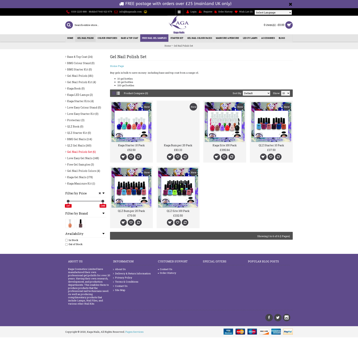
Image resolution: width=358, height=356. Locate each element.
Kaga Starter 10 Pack (131, 145)
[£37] (68, 201)
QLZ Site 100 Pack (178, 211)
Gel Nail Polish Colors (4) (83, 171)
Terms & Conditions (126, 281)
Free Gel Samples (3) (80, 164)
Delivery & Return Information (133, 273)
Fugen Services (134, 331)
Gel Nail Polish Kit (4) (81, 82)
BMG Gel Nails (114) (79, 139)
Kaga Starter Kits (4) (80, 101)
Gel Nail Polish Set (183, 45)
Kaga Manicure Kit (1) (81, 183)
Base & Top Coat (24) (80, 57)
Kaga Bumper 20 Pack (178, 145)
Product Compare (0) (136, 93)
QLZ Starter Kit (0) (79, 133)
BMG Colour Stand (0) (81, 63)
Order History (168, 273)
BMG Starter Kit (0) (79, 69)
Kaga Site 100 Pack (225, 145)
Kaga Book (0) (76, 88)
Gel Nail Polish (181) (80, 76)
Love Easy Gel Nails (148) (83, 158)
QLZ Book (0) (75, 126)
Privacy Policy (123, 277)
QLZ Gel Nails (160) (79, 145)
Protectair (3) (75, 120)
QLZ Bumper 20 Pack (131, 211)
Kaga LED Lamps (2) (80, 95)
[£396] (102, 201)
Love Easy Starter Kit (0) (82, 114)
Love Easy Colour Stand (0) (84, 107)
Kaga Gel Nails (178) (80, 177)
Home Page (117, 66)
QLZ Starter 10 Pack (271, 145)
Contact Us (121, 286)
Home (167, 45)
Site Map (120, 290)
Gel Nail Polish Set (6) (81, 152)
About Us (120, 269)
